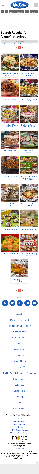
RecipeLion (20, 427)
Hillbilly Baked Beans (10, 176)
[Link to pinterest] (20, 303)
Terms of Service (19, 337)
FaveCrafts (19, 418)
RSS (19, 402)
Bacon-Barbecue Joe (10, 99)
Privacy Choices (19, 408)
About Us (20, 314)
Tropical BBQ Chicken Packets (19, 280)
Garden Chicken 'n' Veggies (29, 151)
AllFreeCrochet (19, 421)
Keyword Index (19, 361)
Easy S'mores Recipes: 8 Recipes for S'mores (29, 126)
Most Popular (32, 44)
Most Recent (21, 44)
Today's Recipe (19, 379)
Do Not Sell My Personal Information (19, 373)
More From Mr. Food (19, 320)
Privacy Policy (19, 331)
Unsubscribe (19, 391)
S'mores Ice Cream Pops (29, 230)
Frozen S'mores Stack (10, 151)
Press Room (19, 349)
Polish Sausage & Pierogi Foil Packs (29, 204)
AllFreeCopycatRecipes (19, 430)
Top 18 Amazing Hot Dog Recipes (29, 254)
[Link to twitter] (13, 303)
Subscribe (19, 385)
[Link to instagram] (27, 303)
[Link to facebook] (5, 303)
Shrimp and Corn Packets (10, 254)
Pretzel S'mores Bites (10, 230)
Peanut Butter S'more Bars (10, 204)
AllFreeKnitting (19, 424)
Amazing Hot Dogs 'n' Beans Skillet (29, 74)
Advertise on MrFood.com (19, 326)
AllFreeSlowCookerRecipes (19, 433)
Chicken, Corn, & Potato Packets (10, 126)
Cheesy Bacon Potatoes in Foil (29, 100)
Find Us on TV (19, 367)
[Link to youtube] (35, 303)
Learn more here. (19, 449)
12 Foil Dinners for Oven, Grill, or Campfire (10, 74)
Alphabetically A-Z (9, 44)
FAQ (19, 343)
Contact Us (19, 355)
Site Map (20, 397)
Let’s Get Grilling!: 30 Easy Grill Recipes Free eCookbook (29, 178)
